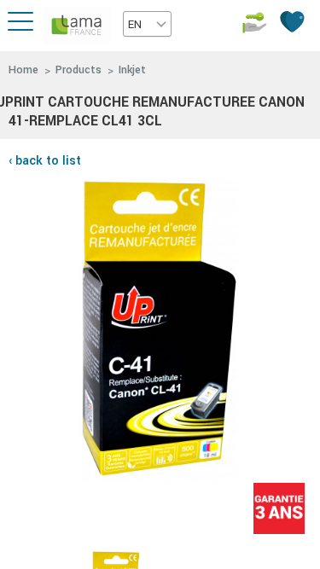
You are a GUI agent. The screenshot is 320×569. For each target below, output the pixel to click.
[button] (147, 24)
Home (23, 70)
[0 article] (294, 22)
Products (78, 70)
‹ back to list (45, 161)
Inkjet (132, 70)
